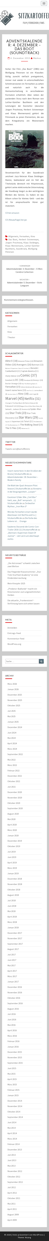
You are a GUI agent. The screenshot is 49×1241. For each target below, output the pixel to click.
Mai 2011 (11, 1203)
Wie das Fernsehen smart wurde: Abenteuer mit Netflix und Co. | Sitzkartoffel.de (22, 514)
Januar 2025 (13, 721)
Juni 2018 (11, 906)
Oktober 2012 (13, 1176)
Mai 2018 (11, 911)
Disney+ (38, 380)
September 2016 (15, 1003)
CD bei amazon (12, 212)
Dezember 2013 (14, 1149)
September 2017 (15, 943)
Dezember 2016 (14, 987)
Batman (37, 364)
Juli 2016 (11, 1014)
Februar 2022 (13, 770)
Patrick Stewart (31, 403)
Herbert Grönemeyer (29, 239)
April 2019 (12, 862)
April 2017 (12, 970)
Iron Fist (30, 390)
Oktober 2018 (13, 889)
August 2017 (13, 949)
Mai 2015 (11, 1073)
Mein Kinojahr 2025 (16, 583)
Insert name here (15, 390)
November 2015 (14, 1057)
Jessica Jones (13, 394)
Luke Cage (33, 394)
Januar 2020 (13, 835)
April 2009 (12, 1220)
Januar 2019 (13, 873)
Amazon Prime (25, 361)
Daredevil (10, 380)
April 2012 (12, 1192)
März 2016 (12, 1035)
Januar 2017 (13, 981)
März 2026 (12, 683)
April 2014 (12, 1133)
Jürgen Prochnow (13, 242)
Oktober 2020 (13, 803)
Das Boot (12, 239)
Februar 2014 (13, 1144)
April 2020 (12, 824)
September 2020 (15, 808)
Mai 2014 (11, 1127)
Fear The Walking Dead (29, 384)
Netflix (32, 398)
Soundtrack (21, 248)
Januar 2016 (13, 1046)
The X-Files (13, 428)
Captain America (30, 371)
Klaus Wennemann (14, 245)
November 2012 (14, 1171)
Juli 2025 (11, 711)
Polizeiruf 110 (12, 406)
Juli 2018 (11, 900)
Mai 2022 (11, 759)
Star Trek (17, 413)
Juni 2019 (11, 857)
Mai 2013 (11, 1165)
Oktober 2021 (13, 781)
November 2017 (14, 938)
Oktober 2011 (13, 1198)
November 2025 (14, 700)
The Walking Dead (31, 424)
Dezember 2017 (14, 933)
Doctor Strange (13, 383)
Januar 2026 (13, 689)
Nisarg (28, 1237)
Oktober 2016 (13, 998)
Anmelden (12, 627)
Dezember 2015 (14, 1052)
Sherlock (26, 409)
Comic (28, 375)
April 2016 (12, 1030)
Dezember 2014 (14, 1100)
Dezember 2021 (14, 775)
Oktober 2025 (13, 705)
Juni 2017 (11, 960)
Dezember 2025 (14, 694)
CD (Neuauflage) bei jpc (16, 219)
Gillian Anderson (27, 387)
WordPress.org (14, 644)
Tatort (28, 421)
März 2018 (12, 922)
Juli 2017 (11, 954)
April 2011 (12, 1209)
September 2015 (15, 1062)
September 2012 (15, 1182)
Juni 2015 (11, 1068)
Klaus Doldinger (31, 242)
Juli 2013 (11, 1154)
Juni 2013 (11, 1160)
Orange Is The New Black (15, 403)
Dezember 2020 (14, 792)
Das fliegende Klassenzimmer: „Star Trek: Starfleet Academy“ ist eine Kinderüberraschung (24, 574)
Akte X (11, 360)
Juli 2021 (11, 786)
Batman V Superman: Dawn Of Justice (17, 368)
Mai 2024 (11, 738)
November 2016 (14, 992)
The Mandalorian (13, 425)
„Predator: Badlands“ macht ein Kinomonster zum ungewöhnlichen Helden (23, 591)
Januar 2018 (13, 927)
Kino (33, 236)
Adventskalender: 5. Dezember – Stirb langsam (24, 282)
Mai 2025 (11, 716)
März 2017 (12, 976)
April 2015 (12, 1079)
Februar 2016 (13, 1041)
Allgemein (13, 236)
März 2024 (12, 748)
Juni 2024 (11, 732)
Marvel (14, 398)
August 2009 (13, 1214)
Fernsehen (24, 236)
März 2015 (12, 1084)
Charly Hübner (12, 376)
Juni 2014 (11, 1122)
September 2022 (15, 754)
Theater (11, 337)
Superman (17, 421)
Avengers (23, 364)
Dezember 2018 (14, 878)
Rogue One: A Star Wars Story (31, 406)
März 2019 (12, 868)
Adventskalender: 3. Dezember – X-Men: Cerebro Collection (24, 269)
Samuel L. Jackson (13, 409)
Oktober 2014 (13, 1111)
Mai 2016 (11, 1025)
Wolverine (25, 428)
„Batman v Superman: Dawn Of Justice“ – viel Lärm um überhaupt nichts (23, 535)
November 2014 (14, 1106)
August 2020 (13, 813)
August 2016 (13, 1008)
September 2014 (15, 1117)
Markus (37, 58)
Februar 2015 (13, 1090)
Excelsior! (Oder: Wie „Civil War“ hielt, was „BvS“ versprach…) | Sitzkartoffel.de (22, 500)
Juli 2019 (11, 851)
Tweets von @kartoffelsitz (17, 449)
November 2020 (14, 797)
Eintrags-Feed (14, 633)
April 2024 (12, 743)
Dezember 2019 (14, 840)
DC (19, 379)
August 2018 (13, 895)
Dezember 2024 (14, 727)
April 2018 (12, 916)
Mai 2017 (11, 965)
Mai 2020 (11, 819)
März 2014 (12, 1138)
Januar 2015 (13, 1095)
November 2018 (14, 884)
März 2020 (12, 830)
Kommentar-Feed (15, 638)
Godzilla (38, 387)
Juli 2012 (11, 1187)
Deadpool (28, 380)
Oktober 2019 (13, 846)
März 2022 (12, 765)
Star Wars (28, 417)
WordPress (38, 1235)
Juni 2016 (11, 1019)
